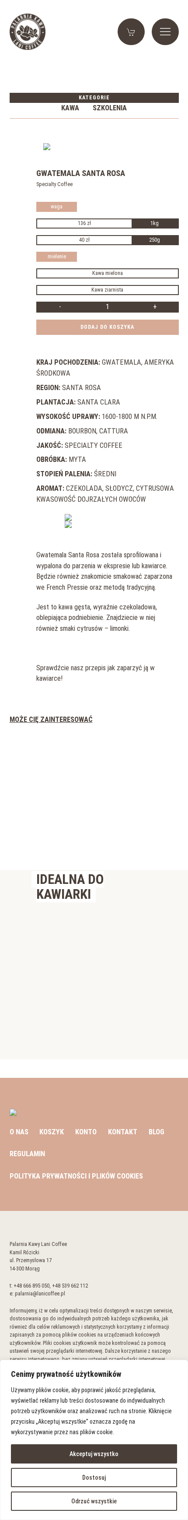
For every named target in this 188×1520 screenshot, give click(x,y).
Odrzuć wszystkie (94, 1501)
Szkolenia (110, 108)
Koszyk (51, 1132)
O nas (19, 1132)
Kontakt (122, 1132)
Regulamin (27, 1154)
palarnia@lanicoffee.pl (40, 1294)
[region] (94, 1440)
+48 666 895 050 (31, 1286)
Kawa (70, 108)
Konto (86, 1132)
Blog (156, 1132)
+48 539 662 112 (70, 1286)
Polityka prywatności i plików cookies (76, 1176)
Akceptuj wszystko (94, 1453)
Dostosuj (94, 1477)
